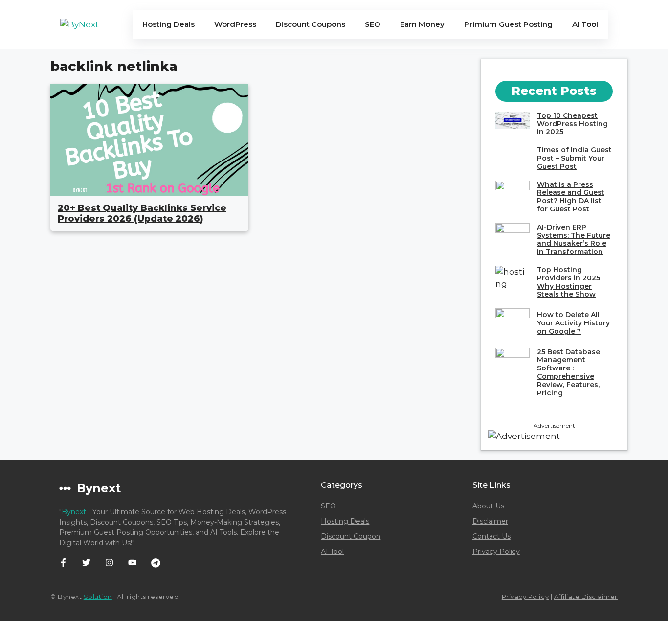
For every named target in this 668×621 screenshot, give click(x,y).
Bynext (74, 511)
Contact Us (491, 536)
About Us (488, 506)
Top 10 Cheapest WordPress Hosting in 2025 (572, 124)
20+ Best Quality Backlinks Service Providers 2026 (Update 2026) (142, 213)
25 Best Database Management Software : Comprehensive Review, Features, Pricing (568, 372)
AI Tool (585, 24)
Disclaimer (490, 521)
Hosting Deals (168, 24)
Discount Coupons (310, 24)
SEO (372, 24)
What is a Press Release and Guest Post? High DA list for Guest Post (570, 196)
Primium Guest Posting (508, 24)
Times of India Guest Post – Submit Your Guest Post (574, 158)
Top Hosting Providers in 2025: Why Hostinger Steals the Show (569, 282)
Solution (98, 596)
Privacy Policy (496, 551)
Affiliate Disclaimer (586, 596)
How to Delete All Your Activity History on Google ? (573, 323)
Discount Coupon (350, 536)
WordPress (235, 24)
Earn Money (422, 24)
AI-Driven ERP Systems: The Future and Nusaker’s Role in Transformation (573, 239)
